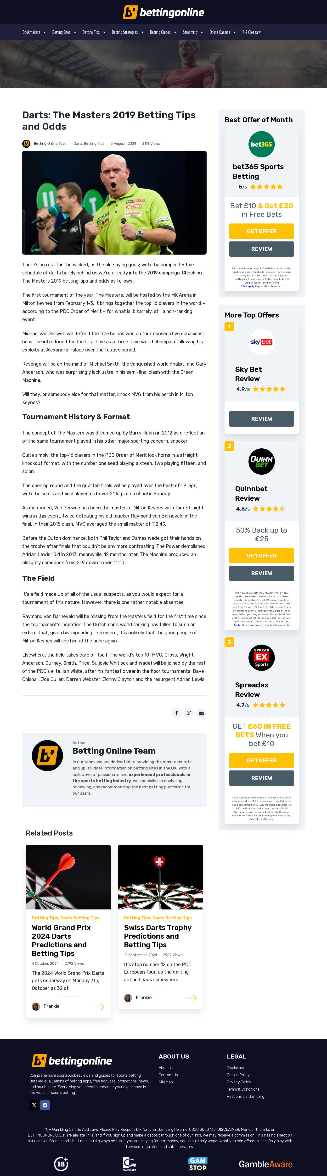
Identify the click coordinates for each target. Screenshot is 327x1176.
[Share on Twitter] (189, 713)
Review (261, 249)
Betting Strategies (125, 32)
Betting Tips (91, 32)
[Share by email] (201, 713)
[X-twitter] (34, 1105)
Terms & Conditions (243, 1089)
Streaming (190, 32)
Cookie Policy (238, 1075)
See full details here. (262, 819)
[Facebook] (45, 1105)
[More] (100, 1006)
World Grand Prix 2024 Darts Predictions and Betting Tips (61, 940)
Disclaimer (235, 1067)
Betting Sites (61, 32)
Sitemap (166, 1082)
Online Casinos (220, 32)
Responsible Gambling (245, 1096)
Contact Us (168, 1075)
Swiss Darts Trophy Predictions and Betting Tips (158, 936)
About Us (166, 1067)
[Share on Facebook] (176, 713)
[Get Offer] (261, 144)
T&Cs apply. (248, 286)
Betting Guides (160, 32)
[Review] (261, 342)
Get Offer (262, 231)
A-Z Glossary (251, 32)
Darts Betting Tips (89, 143)
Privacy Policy (239, 1082)
